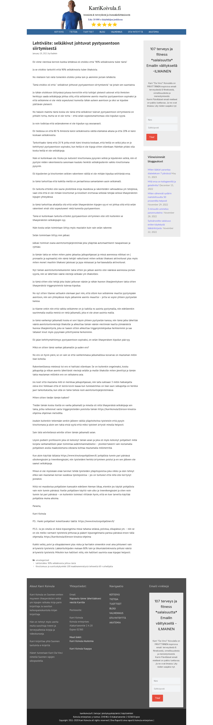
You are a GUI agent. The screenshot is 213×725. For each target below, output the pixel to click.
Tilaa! (151, 137)
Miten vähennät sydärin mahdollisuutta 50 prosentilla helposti (160, 197)
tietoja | (97, 713)
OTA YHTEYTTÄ (135, 31)
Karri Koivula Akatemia (81, 641)
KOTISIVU (59, 31)
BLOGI (102, 31)
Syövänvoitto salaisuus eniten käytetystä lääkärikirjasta (159, 224)
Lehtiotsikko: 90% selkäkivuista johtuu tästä (56, 563)
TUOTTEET (88, 31)
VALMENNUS (116, 31)
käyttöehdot (127, 713)
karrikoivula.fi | (86, 713)
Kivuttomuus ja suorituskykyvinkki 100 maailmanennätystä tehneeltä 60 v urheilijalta (74, 566)
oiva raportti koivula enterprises (138, 720)
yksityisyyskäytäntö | (111, 713)
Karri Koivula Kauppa (81, 648)
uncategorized (42, 560)
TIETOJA (73, 31)
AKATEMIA (154, 31)
